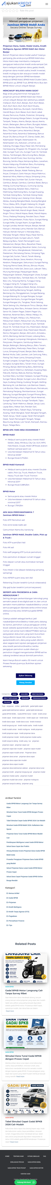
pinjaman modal (39, 772)
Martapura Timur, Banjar (31, 305)
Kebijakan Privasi (17, 1162)
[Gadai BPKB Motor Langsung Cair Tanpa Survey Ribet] (25, 968)
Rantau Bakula (18, 373)
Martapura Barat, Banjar (25, 287)
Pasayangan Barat (29, 272)
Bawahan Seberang (12, 247)
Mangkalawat (24, 250)
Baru (23, 244)
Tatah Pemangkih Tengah (21, 419)
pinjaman (35, 741)
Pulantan (30, 115)
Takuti (24, 256)
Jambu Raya (17, 161)
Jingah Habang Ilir (29, 204)
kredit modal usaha (25, 725)
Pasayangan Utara (31, 275)
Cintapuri (13, 173)
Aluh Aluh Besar (36, 103)
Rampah (35, 422)
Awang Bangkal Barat (20, 201)
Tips (16, 702)
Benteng (13, 336)
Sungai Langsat (10, 361)
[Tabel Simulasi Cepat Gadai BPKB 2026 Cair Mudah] (25, 1099)
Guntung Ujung (35, 186)
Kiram (31, 207)
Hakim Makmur (16, 370)
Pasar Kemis (37, 235)
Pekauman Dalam (11, 321)
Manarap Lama (19, 229)
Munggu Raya (18, 146)
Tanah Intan (31, 364)
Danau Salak (34, 137)
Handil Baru (37, 109)
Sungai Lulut (30, 379)
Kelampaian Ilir (30, 140)
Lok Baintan (20, 385)
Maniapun (42, 339)
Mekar (29, 315)
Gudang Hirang (15, 382)
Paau (5, 127)
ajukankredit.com (25, 628)
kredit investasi (35, 722)
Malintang (8, 192)
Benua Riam (26, 124)
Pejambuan (30, 388)
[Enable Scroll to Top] (46, 1180)
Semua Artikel (13, 893)
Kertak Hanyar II (18, 232)
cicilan (17, 706)
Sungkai (7, 364)
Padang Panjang (17, 216)
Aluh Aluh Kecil (10, 106)
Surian (17, 256)
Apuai (35, 121)
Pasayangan (17, 262)
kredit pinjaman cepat (10, 733)
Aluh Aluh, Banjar (20, 103)
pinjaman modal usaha (10, 776)
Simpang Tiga (37, 253)
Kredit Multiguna (37, 694)
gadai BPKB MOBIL (9, 714)
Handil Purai (16, 158)
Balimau (18, 109)
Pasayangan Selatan (12, 275)
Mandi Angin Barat (29, 210)
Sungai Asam (21, 223)
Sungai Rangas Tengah (32, 299)
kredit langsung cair (9, 725)
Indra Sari (18, 269)
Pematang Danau (22, 253)
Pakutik (6, 373)
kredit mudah (38, 725)
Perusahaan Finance (39, 698)
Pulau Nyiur (28, 219)
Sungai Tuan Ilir (31, 152)
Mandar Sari (31, 229)
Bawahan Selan (29, 247)
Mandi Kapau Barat (24, 213)
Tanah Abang (34, 256)
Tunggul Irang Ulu (28, 284)
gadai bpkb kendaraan (34, 710)
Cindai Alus (8, 269)
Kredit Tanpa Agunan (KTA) (18, 912)
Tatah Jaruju (9, 416)
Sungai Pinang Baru (36, 394)
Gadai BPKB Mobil (34, 1162)
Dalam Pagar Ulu (33, 311)
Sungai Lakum (26, 238)
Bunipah (26, 109)
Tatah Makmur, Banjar (22, 403)
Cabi (18, 354)
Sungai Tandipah (30, 400)
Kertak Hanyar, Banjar (28, 225)
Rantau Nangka (33, 373)
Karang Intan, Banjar (32, 198)
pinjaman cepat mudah (32, 749)
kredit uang (23, 741)
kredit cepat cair (32, 718)
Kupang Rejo (40, 370)
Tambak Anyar (29, 324)
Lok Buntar (8, 388)
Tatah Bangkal (17, 413)
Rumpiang (39, 164)
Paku (44, 354)
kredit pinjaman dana (27, 733)
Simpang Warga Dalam (21, 118)
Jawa (22, 259)
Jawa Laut (28, 269)
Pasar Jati (30, 146)
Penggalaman (23, 293)
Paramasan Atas (20, 330)
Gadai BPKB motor (24, 714)
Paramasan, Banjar (39, 327)
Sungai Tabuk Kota (12, 400)
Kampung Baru (31, 161)
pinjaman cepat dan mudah (12, 749)
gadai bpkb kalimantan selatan (13, 710)
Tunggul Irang (33, 281)
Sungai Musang (40, 118)
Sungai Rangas (28, 296)
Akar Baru (19, 308)
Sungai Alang (41, 219)
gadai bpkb (25, 706)
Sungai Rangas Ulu (12, 302)
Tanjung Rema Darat (13, 265)
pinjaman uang (27, 784)
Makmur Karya (24, 176)
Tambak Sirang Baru (12, 195)
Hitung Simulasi (33, 1156)
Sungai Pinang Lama (13, 397)
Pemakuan (42, 388)
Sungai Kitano (15, 324)
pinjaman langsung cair (23, 772)
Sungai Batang (37, 293)
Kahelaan (29, 370)
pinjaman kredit (8, 772)
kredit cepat (6, 718)
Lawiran (24, 354)
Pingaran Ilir (21, 149)
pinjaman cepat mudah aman (13, 753)
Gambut (23, 183)
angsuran (10, 706)
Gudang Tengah (31, 382)
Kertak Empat (25, 336)
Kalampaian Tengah (12, 140)
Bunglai (36, 124)
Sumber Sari (22, 179)
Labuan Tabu (40, 269)
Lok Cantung (35, 354)
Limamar (32, 143)
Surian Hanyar (35, 179)
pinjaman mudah (26, 776)
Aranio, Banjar (25, 121)
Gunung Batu (9, 348)
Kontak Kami (25, 1174)
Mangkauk (31, 339)
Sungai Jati (8, 256)
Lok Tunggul (9, 339)
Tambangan (16, 155)
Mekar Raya (25, 235)
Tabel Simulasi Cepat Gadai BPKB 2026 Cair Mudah (26, 821)
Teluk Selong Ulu (11, 305)
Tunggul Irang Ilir (11, 284)
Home (7, 1156)
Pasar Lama (19, 357)
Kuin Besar (21, 112)
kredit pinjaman (36, 729)
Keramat (7, 315)
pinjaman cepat (8, 745)
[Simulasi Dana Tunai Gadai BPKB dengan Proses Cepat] (25, 1033)
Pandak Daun (32, 216)
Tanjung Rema (19, 281)
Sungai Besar (35, 223)
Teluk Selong (37, 302)
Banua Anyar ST (19, 137)
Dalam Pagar (18, 311)
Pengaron (18, 342)
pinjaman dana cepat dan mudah (14, 760)
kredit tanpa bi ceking (10, 741)
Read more (10, 1011)
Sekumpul (29, 262)
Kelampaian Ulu (10, 143)
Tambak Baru (14, 278)
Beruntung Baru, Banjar (33, 155)
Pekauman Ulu (28, 321)
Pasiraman (8, 253)
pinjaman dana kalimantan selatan (15, 768)
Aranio (41, 121)
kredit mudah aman (9, 729)
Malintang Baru (20, 192)
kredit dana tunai (22, 722)
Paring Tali (8, 357)
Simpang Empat (11, 238)
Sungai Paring (41, 262)
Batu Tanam (40, 345)
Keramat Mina (9, 176)
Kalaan (44, 124)
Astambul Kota (10, 133)
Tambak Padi (23, 167)
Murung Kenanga (11, 272)
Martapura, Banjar (11, 259)
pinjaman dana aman (10, 757)
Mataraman (36, 250)
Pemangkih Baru (11, 410)
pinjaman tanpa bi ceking (11, 784)
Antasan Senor (32, 308)
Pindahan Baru (26, 164)
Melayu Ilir (37, 315)
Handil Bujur (9, 112)
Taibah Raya (25, 410)
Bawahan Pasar (34, 244)
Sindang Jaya (9, 179)
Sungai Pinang (40, 376)
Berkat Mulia (9, 354)
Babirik (6, 158)
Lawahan (43, 161)
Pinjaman (7, 702)
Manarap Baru (33, 232)
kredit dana (44, 718)
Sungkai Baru (18, 364)
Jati (42, 137)
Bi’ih (18, 204)
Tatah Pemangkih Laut (29, 241)
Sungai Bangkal (18, 394)
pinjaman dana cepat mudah (12, 764)
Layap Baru (8, 407)
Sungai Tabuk (37, 361)
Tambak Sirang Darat (33, 195)
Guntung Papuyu (18, 186)
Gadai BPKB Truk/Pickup (17, 1168)
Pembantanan (29, 391)
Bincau (26, 265)
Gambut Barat (34, 183)
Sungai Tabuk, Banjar (13, 379)
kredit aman (42, 714)
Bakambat (8, 109)
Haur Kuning (29, 158)
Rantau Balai (15, 127)
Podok (22, 115)
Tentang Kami (18, 1156)
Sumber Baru (9, 376)
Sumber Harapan (24, 376)
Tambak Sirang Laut (12, 198)
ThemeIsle (33, 1179)
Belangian (14, 124)
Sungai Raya (24, 361)
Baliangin (14, 345)
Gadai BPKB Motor (36, 1168)
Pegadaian (25, 698)
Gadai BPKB (24, 694)
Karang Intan (21, 207)
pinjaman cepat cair (22, 745)
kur (30, 741)
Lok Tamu (12, 250)
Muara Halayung (10, 164)
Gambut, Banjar (10, 183)
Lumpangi (21, 339)
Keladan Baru (23, 189)
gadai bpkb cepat (36, 706)
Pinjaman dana (30, 753)
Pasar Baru (32, 348)
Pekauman (35, 318)
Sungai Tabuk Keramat (34, 397)
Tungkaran (8, 287)
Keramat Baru (18, 315)
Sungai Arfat (9, 223)
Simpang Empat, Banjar (20, 351)
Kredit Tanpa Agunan (10, 698)
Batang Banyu (26, 345)
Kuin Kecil (31, 112)
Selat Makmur (9, 167)
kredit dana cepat (8, 722)
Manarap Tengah (11, 235)
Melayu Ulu (23, 318)
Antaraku (41, 333)
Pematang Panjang (12, 391)
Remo (6, 333)
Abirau (6, 201)
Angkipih (7, 330)
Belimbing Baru (24, 367)
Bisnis (14, 694)
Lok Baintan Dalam (36, 385)
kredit (35, 714)
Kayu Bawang (9, 189)
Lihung (38, 207)
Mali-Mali (15, 210)
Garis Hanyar (25, 173)
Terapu (14, 121)
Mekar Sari (19, 407)
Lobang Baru (39, 336)
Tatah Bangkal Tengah (35, 413)
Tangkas (26, 302)
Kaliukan (23, 143)
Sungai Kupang (36, 192)
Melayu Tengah (10, 318)
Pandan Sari (30, 407)
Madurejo (21, 348)
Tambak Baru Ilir (29, 278)
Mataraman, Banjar (12, 244)
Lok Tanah (25, 422)
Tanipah (7, 121)
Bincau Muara (37, 265)
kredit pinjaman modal (10, 737)
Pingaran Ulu (34, 149)
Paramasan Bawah (37, 330)
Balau (12, 204)
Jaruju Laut (39, 403)
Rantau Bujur (27, 127)
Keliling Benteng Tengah (21, 290)
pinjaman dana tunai (36, 768)
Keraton (29, 259)
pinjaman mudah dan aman (12, 780)
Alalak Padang (28, 170)
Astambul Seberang (27, 133)
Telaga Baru (14, 425)
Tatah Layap (21, 416)
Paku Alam (19, 388)
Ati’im (5, 336)
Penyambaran (15, 219)
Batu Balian (37, 351)
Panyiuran (7, 342)
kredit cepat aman (19, 718)
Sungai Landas (10, 225)
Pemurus (14, 115)
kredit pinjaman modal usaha (30, 737)
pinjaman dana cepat (27, 757)
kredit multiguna (24, 729)
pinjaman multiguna (31, 780)
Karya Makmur (38, 173)
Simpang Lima (38, 176)
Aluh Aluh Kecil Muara (28, 106)
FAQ (44, 1156)
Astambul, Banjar (31, 130)
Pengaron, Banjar (18, 333)
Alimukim (31, 333)
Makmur (34, 189)
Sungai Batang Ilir (11, 296)
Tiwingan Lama (15, 130)
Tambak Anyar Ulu (20, 327)
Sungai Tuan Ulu (15, 152)
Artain (6, 124)
